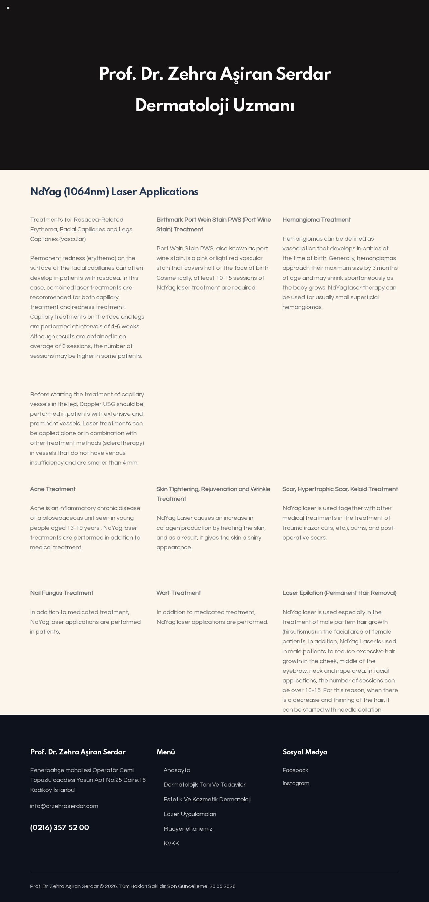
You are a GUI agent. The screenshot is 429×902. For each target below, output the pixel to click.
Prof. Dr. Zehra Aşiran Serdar (64, 886)
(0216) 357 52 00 (59, 828)
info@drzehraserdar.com (64, 806)
